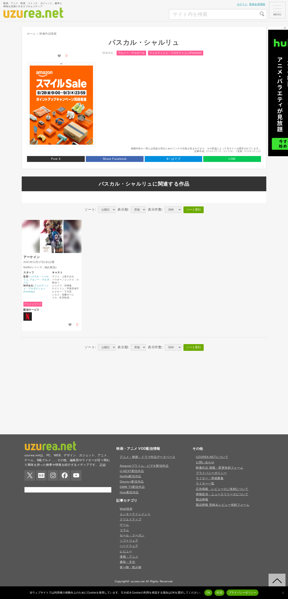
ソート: (90, 209)
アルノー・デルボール (131, 52)
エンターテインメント (135, 514)
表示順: (123, 209)
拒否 (219, 592)
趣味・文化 (127, 562)
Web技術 (126, 508)
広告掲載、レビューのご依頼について (222, 489)
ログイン (242, 4)
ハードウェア (129, 546)
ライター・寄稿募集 (210, 478)
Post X (56, 158)
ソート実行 (193, 209)
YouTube (76, 475)
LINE (232, 158)
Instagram (53, 475)
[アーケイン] (52, 236)
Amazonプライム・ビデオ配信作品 (144, 465)
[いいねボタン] (59, 56)
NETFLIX (27, 316)
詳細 (103, 464)
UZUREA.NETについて (212, 457)
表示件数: (155, 209)
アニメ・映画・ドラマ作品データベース (147, 457)
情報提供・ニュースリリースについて (222, 494)
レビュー (126, 551)
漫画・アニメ (129, 556)
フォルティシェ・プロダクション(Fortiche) (175, 52)
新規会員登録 (257, 4)
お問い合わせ (205, 462)
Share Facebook (115, 158)
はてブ (173, 158)
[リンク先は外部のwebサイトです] (61, 143)
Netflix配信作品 (130, 476)
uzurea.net (138, 581)
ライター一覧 (205, 483)
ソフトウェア (129, 540)
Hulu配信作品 (129, 492)
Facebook (64, 475)
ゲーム (124, 524)
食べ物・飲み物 (130, 567)
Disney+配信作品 (132, 481)
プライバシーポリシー (211, 473)
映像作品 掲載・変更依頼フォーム (219, 467)
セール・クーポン (132, 535)
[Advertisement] (137, 14)
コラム (124, 530)
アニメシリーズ (32, 304)
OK (208, 592)
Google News (41, 475)
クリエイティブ (130, 519)
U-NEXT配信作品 (132, 471)
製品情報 (202, 499)
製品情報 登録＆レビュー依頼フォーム (222, 504)
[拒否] (283, 593)
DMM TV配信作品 (132, 487)
